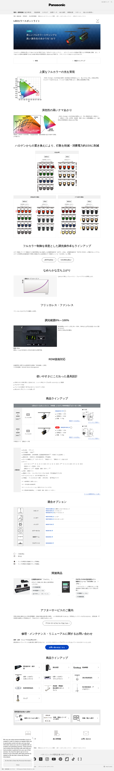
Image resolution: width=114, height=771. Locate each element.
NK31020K (49, 519)
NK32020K (49, 543)
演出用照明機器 (33, 16)
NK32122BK (49, 509)
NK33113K (49, 524)
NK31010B (49, 516)
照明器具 (25, 16)
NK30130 (48, 530)
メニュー (97, 21)
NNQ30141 (58, 411)
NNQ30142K (62, 427)
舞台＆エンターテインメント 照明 (46, 16)
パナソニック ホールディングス (45, 766)
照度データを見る (74, 421)
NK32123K (49, 511)
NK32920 (48, 537)
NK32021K (49, 512)
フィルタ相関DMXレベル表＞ (92, 494)
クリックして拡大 (93, 422)
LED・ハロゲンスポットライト (64, 16)
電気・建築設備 (17, 16)
